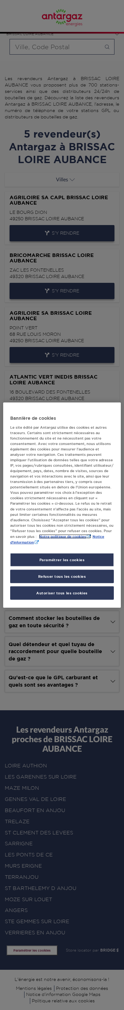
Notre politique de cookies (62, 536)
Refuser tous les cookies (62, 576)
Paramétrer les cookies (62, 560)
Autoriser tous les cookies (62, 593)
